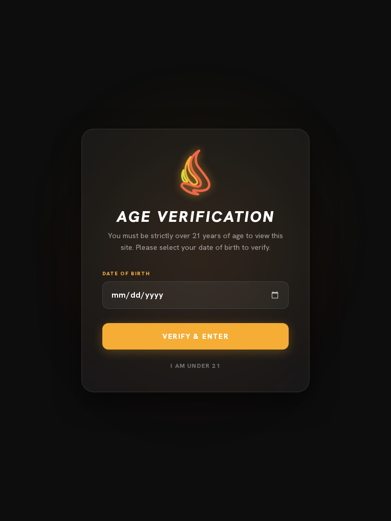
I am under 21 (195, 366)
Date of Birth (126, 273)
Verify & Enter (195, 336)
